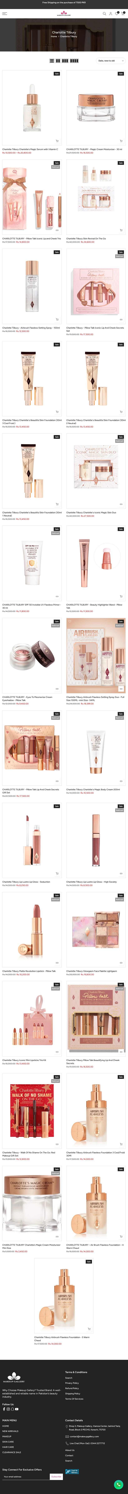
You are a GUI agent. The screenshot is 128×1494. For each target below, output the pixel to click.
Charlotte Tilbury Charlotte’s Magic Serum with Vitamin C (30, 149)
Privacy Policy (72, 1383)
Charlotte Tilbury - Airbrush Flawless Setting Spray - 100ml (31, 328)
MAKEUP (6, 1436)
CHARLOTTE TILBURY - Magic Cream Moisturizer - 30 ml (94, 149)
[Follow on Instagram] (8, 1409)
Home (54, 36)
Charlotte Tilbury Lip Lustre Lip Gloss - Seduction (26, 882)
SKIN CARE (8, 1442)
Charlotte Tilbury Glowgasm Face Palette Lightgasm (91, 971)
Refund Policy (72, 1388)
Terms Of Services (74, 1399)
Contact (69, 1455)
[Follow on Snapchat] (12, 1409)
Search (68, 1378)
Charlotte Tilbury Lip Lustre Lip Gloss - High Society (91, 882)
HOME (5, 1426)
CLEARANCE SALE (11, 1452)
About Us (69, 1450)
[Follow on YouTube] (16, 1409)
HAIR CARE (8, 1447)
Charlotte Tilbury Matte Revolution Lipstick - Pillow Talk (29, 971)
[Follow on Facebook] (4, 1409)
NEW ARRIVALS (10, 1431)
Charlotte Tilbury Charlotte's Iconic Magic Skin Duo (91, 512)
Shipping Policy (72, 1393)
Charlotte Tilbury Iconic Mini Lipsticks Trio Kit (24, 1060)
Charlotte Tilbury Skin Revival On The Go (86, 238)
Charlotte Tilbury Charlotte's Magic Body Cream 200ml (93, 789)
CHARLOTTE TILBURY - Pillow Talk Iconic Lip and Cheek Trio (31, 238)
